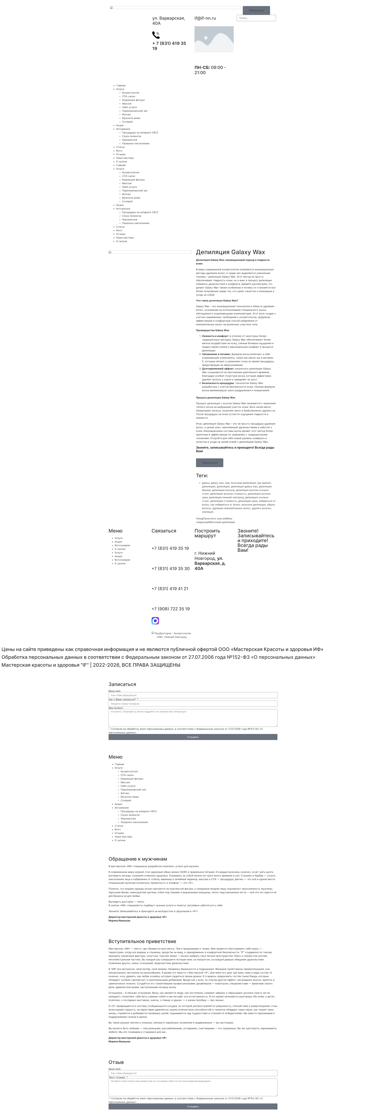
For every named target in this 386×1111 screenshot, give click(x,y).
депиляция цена (247, 500)
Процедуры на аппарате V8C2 (140, 132)
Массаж (127, 103)
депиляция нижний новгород (226, 497)
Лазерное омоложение (135, 143)
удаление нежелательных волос (231, 508)
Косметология (130, 92)
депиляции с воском (219, 403)
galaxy (205, 482)
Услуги (120, 89)
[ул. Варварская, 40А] (156, 10)
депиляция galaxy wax (244, 486)
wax (227, 482)
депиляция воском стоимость (228, 493)
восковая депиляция (243, 482)
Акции (120, 125)
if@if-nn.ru (205, 18)
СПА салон (128, 96)
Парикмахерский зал (134, 110)
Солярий (127, 121)
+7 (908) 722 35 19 (171, 608)
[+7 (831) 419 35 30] (155, 560)
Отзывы (120, 154)
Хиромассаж (129, 139)
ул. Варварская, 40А (168, 21)
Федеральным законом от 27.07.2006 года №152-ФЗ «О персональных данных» (220, 657)
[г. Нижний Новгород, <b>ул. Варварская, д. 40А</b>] (198, 545)
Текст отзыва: (117, 1077)
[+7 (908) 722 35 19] (155, 600)
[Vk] (241, 559)
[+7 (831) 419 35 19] (155, 540)
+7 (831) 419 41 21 (170, 588)
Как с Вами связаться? (122, 699)
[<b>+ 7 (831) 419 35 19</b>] (156, 35)
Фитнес (126, 114)
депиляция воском (223, 490)
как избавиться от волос (225, 504)
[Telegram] (163, 621)
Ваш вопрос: (116, 708)
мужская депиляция (254, 504)
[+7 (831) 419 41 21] (155, 580)
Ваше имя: (115, 691)
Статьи (120, 147)
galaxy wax (217, 482)
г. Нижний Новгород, (210, 561)
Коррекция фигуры (133, 99)
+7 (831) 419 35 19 (170, 548)
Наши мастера (125, 157)
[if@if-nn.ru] (198, 10)
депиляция (216, 300)
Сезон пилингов (131, 136)
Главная (121, 85)
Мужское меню (131, 118)
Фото (119, 150)
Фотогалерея (122, 545)
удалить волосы (261, 508)
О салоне (121, 161)
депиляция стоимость (223, 500)
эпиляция (207, 511)
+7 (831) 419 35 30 (171, 568)
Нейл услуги (129, 107)
